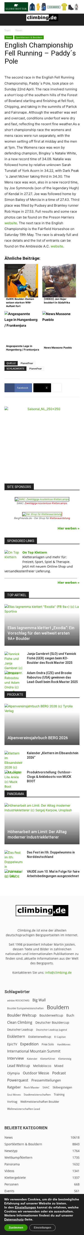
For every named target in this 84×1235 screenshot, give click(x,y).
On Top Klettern (34, 552)
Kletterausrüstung (60, 518)
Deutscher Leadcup (20, 1029)
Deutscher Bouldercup (52, 1022)
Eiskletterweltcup (39, 1037)
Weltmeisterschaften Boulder (39, 1102)
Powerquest (17, 1080)
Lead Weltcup (18, 1065)
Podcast (59, 1073)
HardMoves (63, 1044)
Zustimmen (16, 1227)
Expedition (29, 1044)
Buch (70, 1015)
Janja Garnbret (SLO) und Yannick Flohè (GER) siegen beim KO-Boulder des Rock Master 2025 (51, 658)
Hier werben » (69, 528)
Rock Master (31, 1087)
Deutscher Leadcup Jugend (51, 1029)
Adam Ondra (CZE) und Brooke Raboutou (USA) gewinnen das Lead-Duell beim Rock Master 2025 (52, 677)
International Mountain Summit (33, 1051)
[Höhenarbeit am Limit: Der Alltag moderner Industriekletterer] (42, 823)
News (18, 30)
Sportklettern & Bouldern (29, 37)
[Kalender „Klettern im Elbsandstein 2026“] (13, 762)
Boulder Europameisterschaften (25, 1008)
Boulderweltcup (51, 1015)
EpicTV (12, 1044)
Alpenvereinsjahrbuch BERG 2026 (38, 737)
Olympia (13, 1073)
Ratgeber (14, 1087)
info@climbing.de (58, 972)
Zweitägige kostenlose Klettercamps (46, 503)
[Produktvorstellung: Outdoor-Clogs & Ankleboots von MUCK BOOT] (13, 781)
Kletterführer (47, 1058)
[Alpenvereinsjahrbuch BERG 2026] (42, 724)
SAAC (46, 1087)
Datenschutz (14, 1219)
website (10, 223)
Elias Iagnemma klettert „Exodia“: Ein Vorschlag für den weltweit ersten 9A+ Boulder (41, 633)
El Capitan (60, 1036)
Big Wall (39, 1000)
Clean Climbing (19, 1022)
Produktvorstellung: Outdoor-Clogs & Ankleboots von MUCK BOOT (49, 776)
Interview (15, 1058)
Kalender (32, 1058)
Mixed (58, 1066)
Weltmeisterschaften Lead (23, 1108)
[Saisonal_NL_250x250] (42, 444)
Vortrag (12, 1102)
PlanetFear (27, 363)
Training (59, 1094)
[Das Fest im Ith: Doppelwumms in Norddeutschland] (13, 864)
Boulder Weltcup (21, 1015)
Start (7, 30)
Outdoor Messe (36, 1073)
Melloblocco (42, 1066)
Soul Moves (14, 1094)
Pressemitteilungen (46, 1080)
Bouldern (58, 1007)
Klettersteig (64, 1058)
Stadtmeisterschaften (37, 1094)
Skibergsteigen (62, 1087)
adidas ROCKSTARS (18, 1000)
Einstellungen (25, 1207)
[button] (7, 20)
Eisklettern (16, 1036)
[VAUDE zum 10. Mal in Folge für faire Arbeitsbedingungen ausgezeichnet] (13, 876)
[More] (57, 387)
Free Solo (48, 1044)
